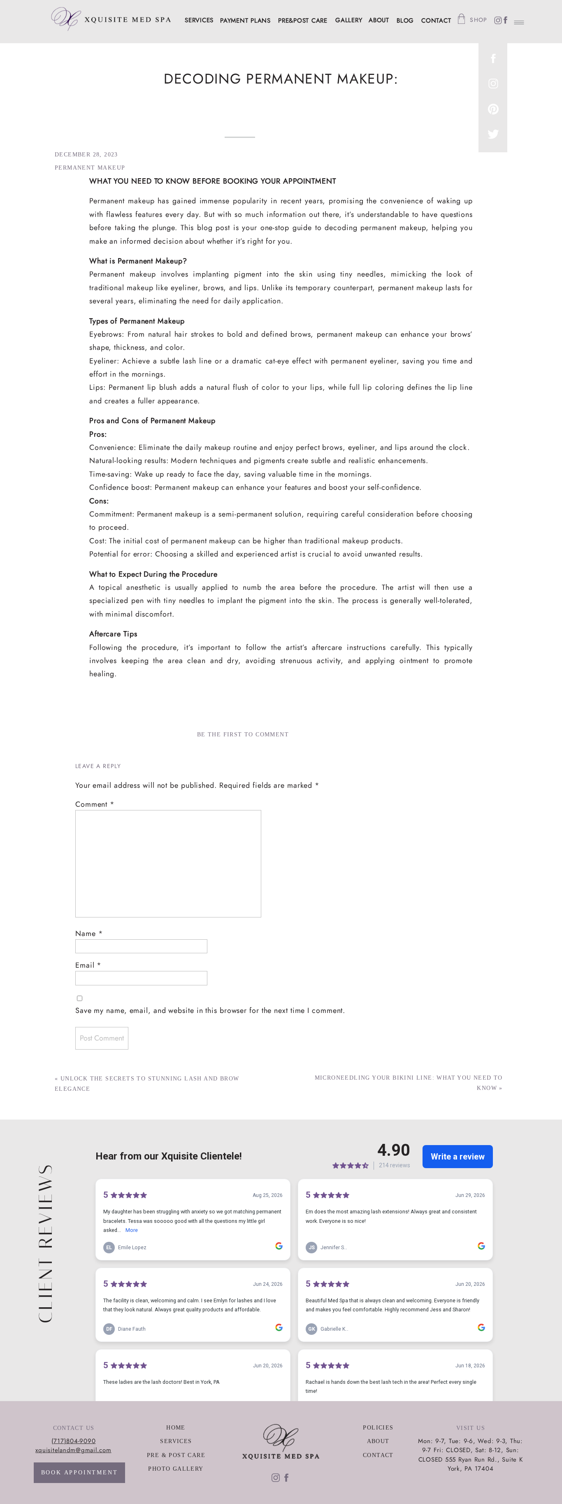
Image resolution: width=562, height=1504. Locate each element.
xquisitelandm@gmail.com (73, 1450)
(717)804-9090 (73, 1441)
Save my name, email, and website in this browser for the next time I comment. (210, 1010)
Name (89, 933)
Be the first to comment (243, 734)
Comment (95, 804)
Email (88, 965)
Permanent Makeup (90, 168)
